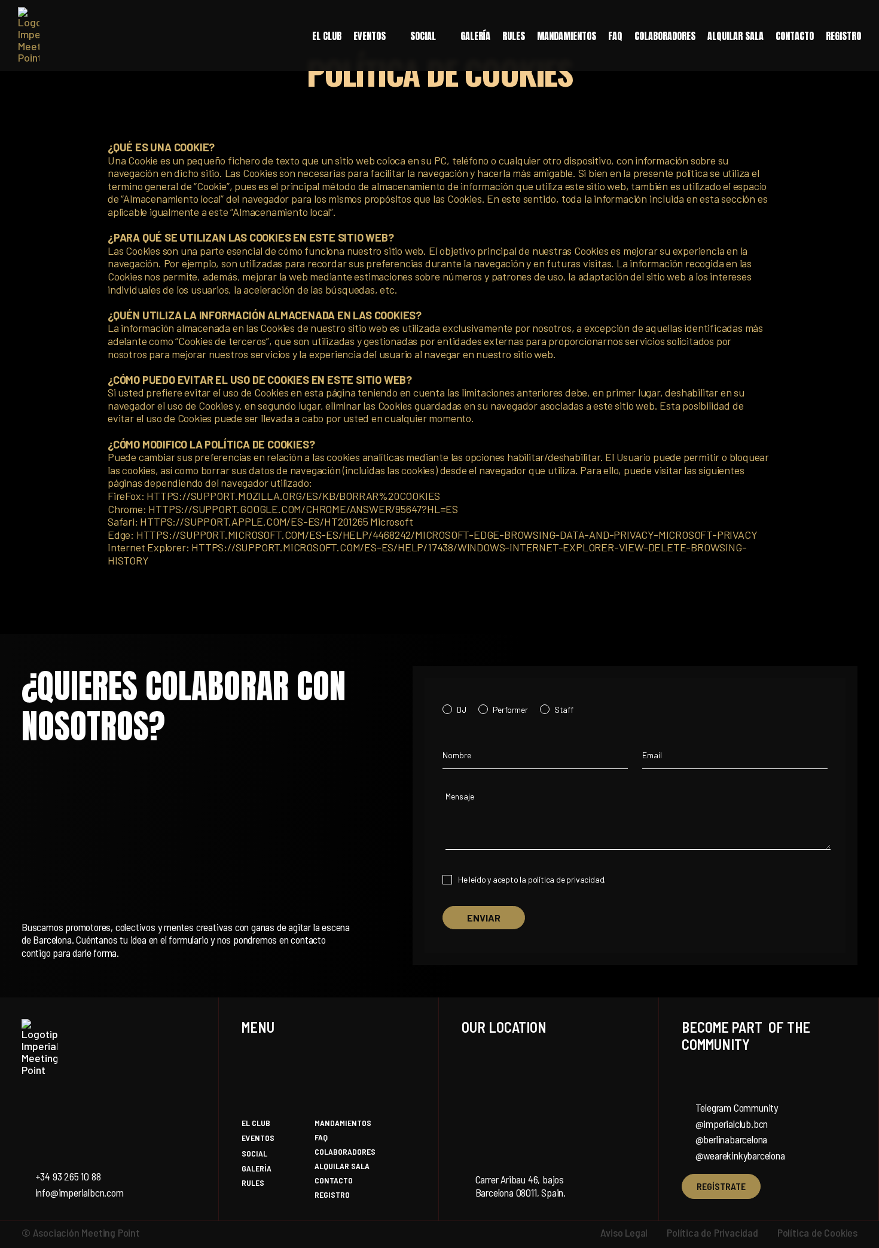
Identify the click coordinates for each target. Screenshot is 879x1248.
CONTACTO (795, 36)
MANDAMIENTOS (566, 36)
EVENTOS (369, 36)
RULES (513, 36)
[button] (375, 36)
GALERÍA (475, 36)
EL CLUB (326, 36)
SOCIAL (423, 36)
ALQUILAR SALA (735, 36)
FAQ (615, 36)
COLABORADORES (664, 36)
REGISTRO (843, 36)
